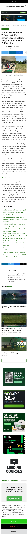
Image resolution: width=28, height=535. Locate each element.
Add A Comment (14, 361)
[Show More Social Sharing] (25, 52)
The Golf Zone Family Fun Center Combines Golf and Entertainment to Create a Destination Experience (12, 330)
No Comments (6, 49)
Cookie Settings (13, 526)
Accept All (14, 521)
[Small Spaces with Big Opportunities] (14, 344)
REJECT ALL (13, 531)
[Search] (26, 6)
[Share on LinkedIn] (12, 52)
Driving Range (5, 29)
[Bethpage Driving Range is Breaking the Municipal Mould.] (14, 297)
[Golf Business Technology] (15, 6)
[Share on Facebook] (19, 52)
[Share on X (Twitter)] (5, 52)
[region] (14, 518)
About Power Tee (6, 178)
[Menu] (2, 6)
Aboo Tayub (9, 46)
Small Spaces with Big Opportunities (12, 353)
